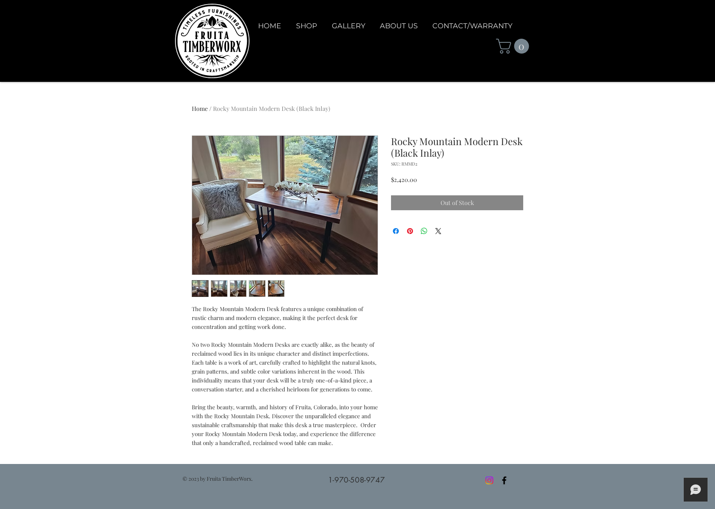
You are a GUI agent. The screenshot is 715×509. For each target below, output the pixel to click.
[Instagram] (489, 480)
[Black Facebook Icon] (504, 480)
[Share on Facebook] (395, 231)
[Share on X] (438, 231)
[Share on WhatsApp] (424, 231)
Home (200, 108)
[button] (514, 46)
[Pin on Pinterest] (410, 231)
